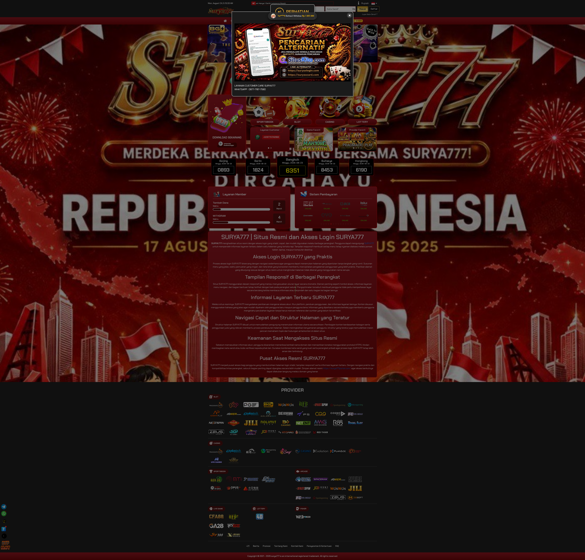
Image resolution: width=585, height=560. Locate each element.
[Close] (349, 15)
